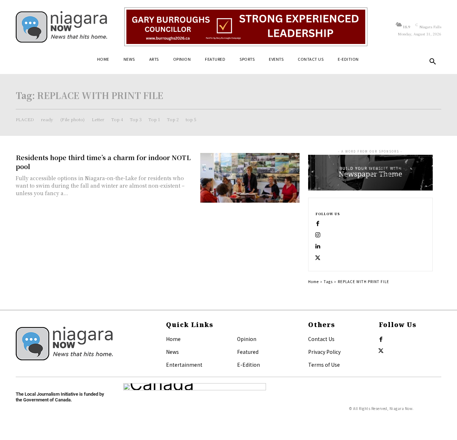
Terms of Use (324, 364)
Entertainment (184, 364)
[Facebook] (317, 223)
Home (313, 281)
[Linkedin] (317, 246)
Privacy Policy (324, 351)
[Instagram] (317, 235)
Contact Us (321, 338)
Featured (247, 351)
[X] (317, 258)
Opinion (246, 338)
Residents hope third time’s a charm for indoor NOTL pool (103, 162)
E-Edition (248, 364)
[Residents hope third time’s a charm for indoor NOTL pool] (250, 178)
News (172, 351)
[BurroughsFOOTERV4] (245, 27)
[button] (432, 61)
